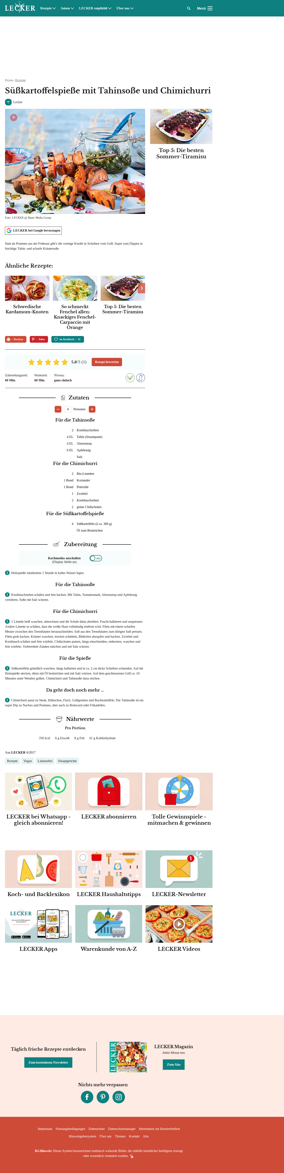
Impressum (45, 1129)
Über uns (123, 8)
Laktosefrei (45, 761)
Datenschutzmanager (122, 1129)
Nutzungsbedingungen (70, 1129)
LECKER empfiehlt (93, 8)
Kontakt (134, 1136)
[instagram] (118, 1097)
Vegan (27, 761)
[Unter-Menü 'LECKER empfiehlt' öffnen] (109, 8)
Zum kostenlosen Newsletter (48, 1062)
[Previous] (8, 288)
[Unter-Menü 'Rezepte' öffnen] (54, 8)
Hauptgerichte (67, 761)
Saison (65, 8)
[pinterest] (103, 1097)
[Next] (141, 288)
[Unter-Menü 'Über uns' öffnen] (132, 8)
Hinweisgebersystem (82, 1136)
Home (9, 80)
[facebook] (87, 1097)
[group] (75, 303)
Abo (146, 1136)
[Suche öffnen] (188, 8)
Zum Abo (173, 1064)
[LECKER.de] (20, 8)
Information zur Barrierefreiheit (159, 1129)
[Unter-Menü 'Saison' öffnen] (72, 8)
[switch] (96, 558)
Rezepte (46, 8)
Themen (120, 1136)
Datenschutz (97, 1129)
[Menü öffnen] (209, 8)
